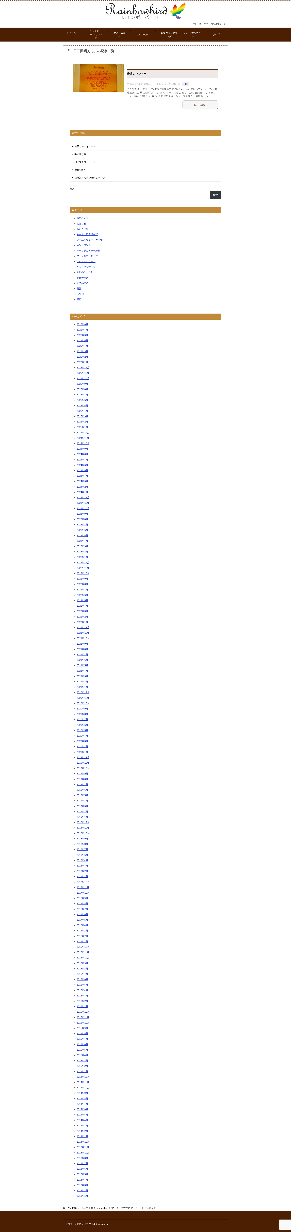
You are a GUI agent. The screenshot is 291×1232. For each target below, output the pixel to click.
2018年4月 (82, 860)
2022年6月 (82, 595)
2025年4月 (82, 411)
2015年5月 (82, 1049)
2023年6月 (82, 530)
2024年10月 (83, 443)
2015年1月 (82, 1071)
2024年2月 (82, 486)
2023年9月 (82, 513)
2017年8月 (82, 903)
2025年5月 (82, 405)
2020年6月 (82, 725)
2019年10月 (83, 768)
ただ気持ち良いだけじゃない (89, 177)
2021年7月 (82, 654)
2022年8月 (82, 584)
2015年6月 (82, 1044)
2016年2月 (82, 1001)
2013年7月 (82, 1163)
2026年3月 (82, 351)
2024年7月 (82, 459)
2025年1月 (82, 427)
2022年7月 (82, 589)
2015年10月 (83, 1022)
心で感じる (82, 283)
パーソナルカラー (192, 34)
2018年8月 (82, 844)
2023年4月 (82, 541)
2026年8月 (82, 324)
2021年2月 (82, 681)
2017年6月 (82, 914)
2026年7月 (82, 329)
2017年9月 (82, 898)
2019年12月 (83, 757)
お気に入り (82, 218)
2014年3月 (82, 1125)
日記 (186, 84)
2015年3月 (82, 1060)
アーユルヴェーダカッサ (90, 239)
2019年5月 (82, 795)
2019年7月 (82, 784)
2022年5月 (82, 600)
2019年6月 (82, 789)
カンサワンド (84, 245)
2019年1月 (82, 817)
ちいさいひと (84, 229)
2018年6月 (82, 855)
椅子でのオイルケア (85, 146)
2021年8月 (82, 649)
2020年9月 (82, 708)
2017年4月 (82, 925)
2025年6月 (82, 400)
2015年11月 (83, 1017)
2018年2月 (82, 871)
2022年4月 (82, 605)
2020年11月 (83, 698)
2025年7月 (82, 394)
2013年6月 (82, 1168)
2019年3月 (82, 806)
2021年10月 (83, 638)
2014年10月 (83, 1087)
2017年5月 (82, 919)
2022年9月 (82, 578)
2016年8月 (82, 968)
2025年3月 (82, 416)
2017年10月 (83, 892)
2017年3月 (82, 930)
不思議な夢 (80, 154)
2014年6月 (82, 1109)
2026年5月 (82, 340)
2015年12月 (83, 1011)
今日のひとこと (85, 272)
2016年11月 (83, 952)
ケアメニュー (119, 34)
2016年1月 (82, 1006)
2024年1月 (82, 492)
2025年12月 (83, 367)
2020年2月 (82, 746)
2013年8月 (82, 1158)
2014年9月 (82, 1093)
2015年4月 (82, 1055)
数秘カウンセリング (169, 34)
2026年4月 (82, 345)
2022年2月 (82, 616)
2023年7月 (82, 524)
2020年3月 (82, 741)
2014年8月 (82, 1098)
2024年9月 (82, 448)
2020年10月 (83, 703)
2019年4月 (82, 800)
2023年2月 (82, 551)
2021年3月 (82, 676)
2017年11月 (83, 887)
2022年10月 (83, 573)
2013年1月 (82, 1196)
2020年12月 (83, 692)
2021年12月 (83, 627)
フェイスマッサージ (87, 256)
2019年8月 (82, 779)
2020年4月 (82, 735)
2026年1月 (82, 362)
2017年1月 (82, 941)
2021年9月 (82, 643)
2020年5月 (82, 730)
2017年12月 (83, 882)
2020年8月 (82, 714)
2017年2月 (82, 936)
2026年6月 (82, 335)
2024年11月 (83, 438)
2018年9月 (82, 838)
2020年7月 (82, 719)
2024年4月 (82, 475)
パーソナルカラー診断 (88, 250)
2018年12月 (83, 822)
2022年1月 (82, 622)
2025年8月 (82, 389)
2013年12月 (83, 1141)
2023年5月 (82, 535)
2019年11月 (83, 762)
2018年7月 (82, 849)
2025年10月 (83, 378)
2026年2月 (82, 356)
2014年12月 (83, 1076)
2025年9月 (82, 383)
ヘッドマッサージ (86, 266)
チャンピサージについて (96, 34)
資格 (79, 299)
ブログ (216, 34)
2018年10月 (83, 833)
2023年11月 (83, 503)
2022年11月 (83, 568)
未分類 (80, 294)
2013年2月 (82, 1190)
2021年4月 (82, 670)
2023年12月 (83, 497)
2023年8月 (82, 519)
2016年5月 (82, 984)
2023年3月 (82, 546)
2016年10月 (83, 957)
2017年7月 (82, 909)
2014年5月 (82, 1114)
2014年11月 (83, 1082)
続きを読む (200, 104)
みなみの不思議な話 (87, 234)
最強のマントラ (137, 73)
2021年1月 (82, 687)
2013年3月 (82, 1185)
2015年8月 (82, 1033)
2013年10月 (83, 1152)
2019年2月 (82, 811)
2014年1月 (82, 1136)
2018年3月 (82, 865)
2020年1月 (82, 752)
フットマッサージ (86, 261)
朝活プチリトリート (85, 162)
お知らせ (81, 223)
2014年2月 (82, 1131)
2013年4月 (82, 1179)
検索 (72, 188)
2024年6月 (82, 465)
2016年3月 (82, 995)
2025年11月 (83, 373)
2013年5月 (82, 1174)
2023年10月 (83, 508)
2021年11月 (83, 632)
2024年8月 (82, 454)
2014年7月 (82, 1104)
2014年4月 (82, 1120)
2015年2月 (82, 1066)
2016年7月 (82, 974)
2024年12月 (83, 432)
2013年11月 (83, 1147)
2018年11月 (83, 827)
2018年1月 (82, 876)
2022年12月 (83, 562)
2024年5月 (82, 470)
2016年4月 (82, 990)
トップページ (72, 34)
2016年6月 (82, 979)
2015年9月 (82, 1028)
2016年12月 (83, 947)
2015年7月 (82, 1038)
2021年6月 (82, 660)
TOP (90, 1208)
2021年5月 (82, 665)
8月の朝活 (79, 169)
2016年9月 (82, 963)
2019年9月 (82, 773)
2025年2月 (82, 421)
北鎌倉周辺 (82, 277)
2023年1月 (82, 557)
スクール (143, 34)
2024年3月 (82, 481)
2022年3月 (82, 611)
